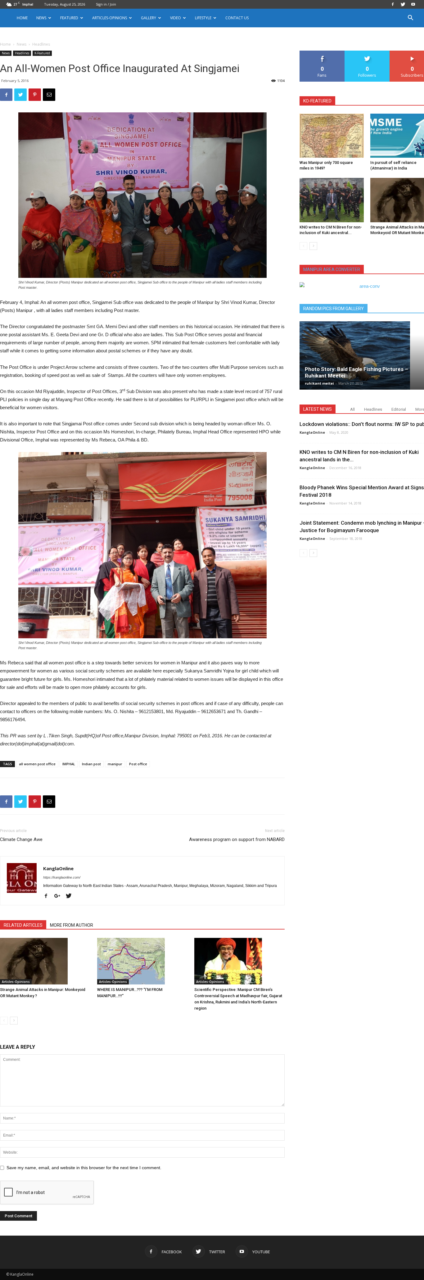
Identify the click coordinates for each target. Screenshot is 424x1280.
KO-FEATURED (317, 100)
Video (175, 17)
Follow (367, 53)
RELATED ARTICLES (23, 925)
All (352, 409)
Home (22, 17)
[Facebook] (392, 4)
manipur (115, 764)
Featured (69, 17)
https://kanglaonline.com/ (61, 877)
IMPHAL (68, 764)
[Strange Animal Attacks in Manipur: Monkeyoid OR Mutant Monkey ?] (45, 961)
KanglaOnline (58, 868)
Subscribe (412, 53)
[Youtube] (413, 4)
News (21, 44)
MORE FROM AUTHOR (71, 925)
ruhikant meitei (319, 383)
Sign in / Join (106, 4)
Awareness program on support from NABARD (237, 839)
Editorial (398, 409)
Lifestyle (203, 17)
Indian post (91, 764)
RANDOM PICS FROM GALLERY (333, 308)
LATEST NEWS (317, 409)
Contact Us (237, 17)
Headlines (22, 53)
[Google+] (59, 896)
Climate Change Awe (21, 839)
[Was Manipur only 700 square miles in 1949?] (332, 136)
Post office (138, 764)
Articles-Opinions (109, 17)
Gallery (148, 17)
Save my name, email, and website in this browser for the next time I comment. (84, 1167)
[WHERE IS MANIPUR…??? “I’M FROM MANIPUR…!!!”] (142, 961)
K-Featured (42, 53)
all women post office (37, 764)
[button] (410, 18)
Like (322, 53)
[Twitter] (403, 4)
